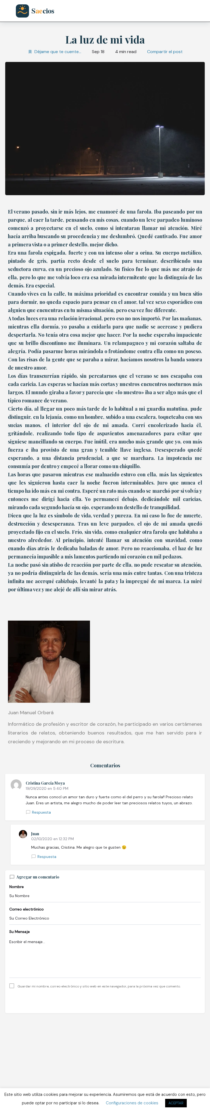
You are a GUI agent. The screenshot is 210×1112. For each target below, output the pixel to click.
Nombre (16, 886)
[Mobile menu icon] (9, 11)
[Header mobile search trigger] (201, 10)
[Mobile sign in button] (188, 10)
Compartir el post (165, 51)
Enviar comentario (105, 1000)
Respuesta (41, 812)
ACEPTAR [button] (175, 1103)
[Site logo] (39, 11)
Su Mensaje (19, 931)
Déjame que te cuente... (57, 51)
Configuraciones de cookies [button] (132, 1103)
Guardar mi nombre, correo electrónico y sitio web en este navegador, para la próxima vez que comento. (99, 986)
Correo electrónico (26, 909)
